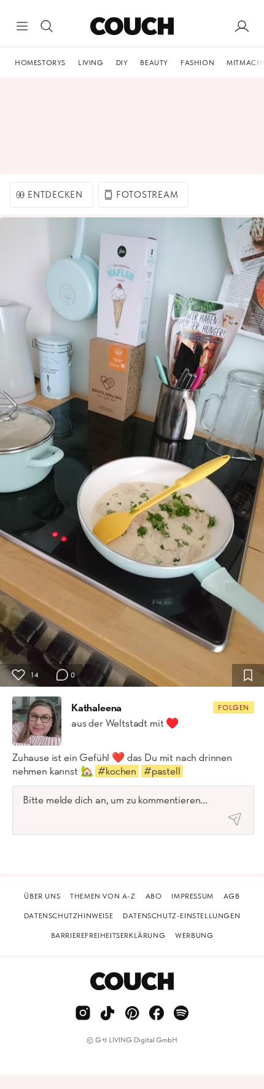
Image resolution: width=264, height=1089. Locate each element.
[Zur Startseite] (131, 26)
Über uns (42, 896)
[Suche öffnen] (46, 26)
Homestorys (40, 62)
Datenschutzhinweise (68, 915)
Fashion (197, 62)
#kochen (117, 771)
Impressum (192, 896)
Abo (154, 896)
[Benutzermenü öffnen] (242, 26)
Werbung (194, 935)
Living (91, 62)
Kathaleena (96, 707)
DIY (122, 62)
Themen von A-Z (102, 896)
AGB (231, 896)
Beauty (154, 62)
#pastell (162, 771)
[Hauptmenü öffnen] (22, 26)
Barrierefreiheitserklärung (108, 935)
